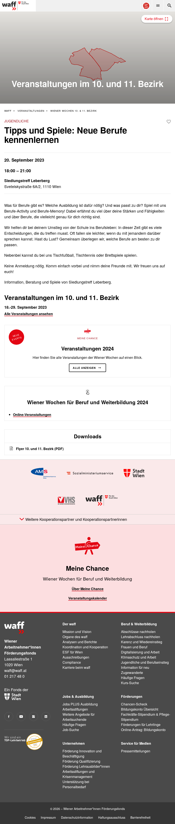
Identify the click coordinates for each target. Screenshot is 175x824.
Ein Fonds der (16, 689)
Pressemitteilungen (135, 751)
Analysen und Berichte (80, 641)
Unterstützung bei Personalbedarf (76, 784)
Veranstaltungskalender (87, 598)
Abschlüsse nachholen (138, 631)
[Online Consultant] (146, 6)
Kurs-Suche (130, 682)
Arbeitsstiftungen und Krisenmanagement (79, 774)
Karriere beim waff (76, 667)
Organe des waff (75, 636)
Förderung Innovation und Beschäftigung (82, 754)
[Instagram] (33, 716)
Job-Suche (71, 729)
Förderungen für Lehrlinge (140, 724)
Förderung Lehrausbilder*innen (86, 766)
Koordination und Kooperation (85, 646)
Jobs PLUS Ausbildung (80, 704)
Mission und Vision (77, 631)
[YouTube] (21, 716)
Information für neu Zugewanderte (135, 670)
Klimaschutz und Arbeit (138, 657)
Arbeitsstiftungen (75, 709)
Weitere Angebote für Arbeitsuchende (79, 717)
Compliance (72, 662)
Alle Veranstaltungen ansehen (28, 313)
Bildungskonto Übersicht (139, 709)
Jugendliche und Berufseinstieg (145, 662)
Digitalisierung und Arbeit (140, 652)
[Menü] (157, 6)
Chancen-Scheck (134, 704)
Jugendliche (16, 121)
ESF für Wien (73, 652)
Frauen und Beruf (134, 646)
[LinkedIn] (45, 716)
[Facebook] (8, 716)
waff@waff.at (15, 670)
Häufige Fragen (132, 677)
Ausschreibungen (76, 657)
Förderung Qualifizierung (81, 761)
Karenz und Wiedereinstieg (141, 641)
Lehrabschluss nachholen (140, 636)
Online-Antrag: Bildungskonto (143, 729)
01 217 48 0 (14, 676)
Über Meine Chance (88, 588)
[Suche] (169, 6)
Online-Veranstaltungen (32, 414)
